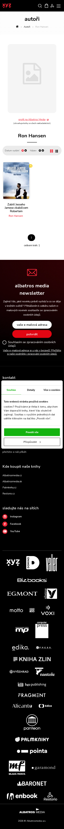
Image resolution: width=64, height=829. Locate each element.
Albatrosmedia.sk (12, 481)
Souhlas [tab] (11, 389)
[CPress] (43, 647)
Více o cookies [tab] (51, 389)
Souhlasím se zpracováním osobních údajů (32, 344)
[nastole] (45, 671)
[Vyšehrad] (19, 671)
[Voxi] (47, 610)
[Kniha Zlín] (32, 659)
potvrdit (32, 334)
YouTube (15, 531)
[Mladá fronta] (17, 767)
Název (33, 151)
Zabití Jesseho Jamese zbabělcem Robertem (16, 208)
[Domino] (33, 563)
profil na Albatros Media (32, 119)
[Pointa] (32, 751)
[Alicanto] (22, 705)
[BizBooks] (32, 580)
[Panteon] (32, 722)
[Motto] (16, 610)
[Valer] (52, 563)
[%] (16, 180)
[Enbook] (22, 796)
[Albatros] (50, 593)
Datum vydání (12, 151)
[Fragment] (32, 695)
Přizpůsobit (30, 441)
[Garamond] (44, 767)
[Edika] (20, 647)
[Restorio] (50, 796)
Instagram (16, 516)
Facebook (15, 524)
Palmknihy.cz (9, 487)
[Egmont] (22, 593)
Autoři (27, 26)
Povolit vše (32, 432)
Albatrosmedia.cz (12, 475)
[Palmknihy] (32, 739)
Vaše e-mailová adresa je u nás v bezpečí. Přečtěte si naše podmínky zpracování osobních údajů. (32, 352)
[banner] (11, 6)
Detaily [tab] (31, 389)
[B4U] (32, 684)
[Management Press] (22, 630)
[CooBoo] (32, 610)
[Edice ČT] (45, 705)
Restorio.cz (8, 493)
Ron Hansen (16, 216)
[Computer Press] (42, 630)
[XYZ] (13, 563)
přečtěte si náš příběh (14, 452)
